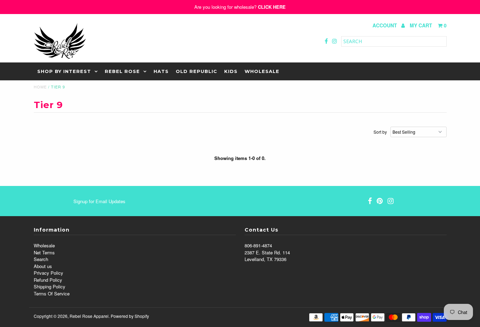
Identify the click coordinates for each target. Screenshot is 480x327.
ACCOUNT (385, 25)
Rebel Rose (122, 71)
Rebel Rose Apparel (89, 316)
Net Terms (44, 252)
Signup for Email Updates (99, 201)
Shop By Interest (64, 71)
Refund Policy (48, 279)
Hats (161, 71)
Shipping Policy (49, 286)
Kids (231, 71)
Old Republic (196, 71)
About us (43, 266)
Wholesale (262, 71)
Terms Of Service (52, 293)
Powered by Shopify (130, 316)
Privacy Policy (48, 272)
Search (41, 259)
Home (40, 86)
